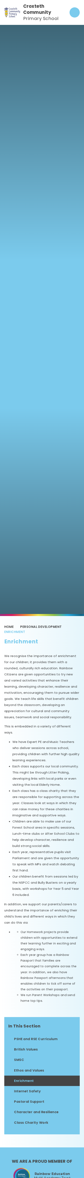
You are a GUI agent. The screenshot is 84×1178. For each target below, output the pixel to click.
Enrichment (14, 632)
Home (9, 627)
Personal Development (41, 627)
